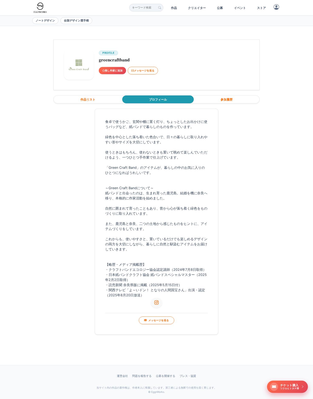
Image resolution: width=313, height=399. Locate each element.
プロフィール (158, 99)
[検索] (159, 7)
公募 (220, 8)
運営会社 (122, 376)
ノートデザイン (45, 20)
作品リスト (87, 99)
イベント (240, 8)
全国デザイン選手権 (76, 20)
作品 (174, 8)
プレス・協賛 (187, 376)
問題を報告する (142, 376)
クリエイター (197, 8)
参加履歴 (227, 99)
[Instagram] (156, 303)
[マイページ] (276, 7)
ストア (261, 8)
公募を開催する (165, 376)
